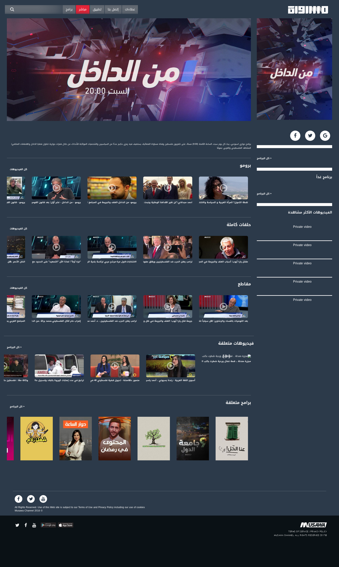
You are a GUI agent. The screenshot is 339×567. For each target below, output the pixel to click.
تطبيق (97, 9)
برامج (69, 9)
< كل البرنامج (14, 347)
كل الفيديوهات (18, 169)
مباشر (83, 9)
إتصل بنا (113, 9)
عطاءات (130, 9)
